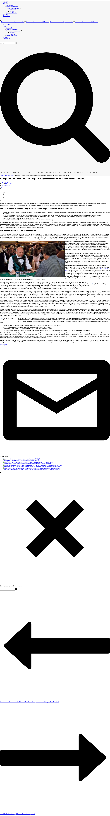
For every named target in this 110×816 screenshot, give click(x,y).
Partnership (9, 5)
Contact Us (6, 16)
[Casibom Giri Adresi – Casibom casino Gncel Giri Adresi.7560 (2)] (21, 459)
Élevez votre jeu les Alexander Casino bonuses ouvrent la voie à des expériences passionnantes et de (31, 466)
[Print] (0, 201)
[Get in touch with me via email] (56, 453)
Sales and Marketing (12, 6)
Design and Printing (11, 13)
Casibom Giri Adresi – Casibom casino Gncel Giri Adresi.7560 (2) (21, 460)
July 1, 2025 (8, 184)
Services (5, 3)
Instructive (13, 10)
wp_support (5, 182)
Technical (12, 11)
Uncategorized (9, 175)
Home (1, 175)
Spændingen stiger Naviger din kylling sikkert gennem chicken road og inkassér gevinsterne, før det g (31, 470)
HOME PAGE (6, 2)
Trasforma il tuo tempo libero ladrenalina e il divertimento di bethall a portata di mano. (27, 463)
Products (6, 14)
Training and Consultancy (13, 8)
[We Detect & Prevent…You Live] (49, 22)
